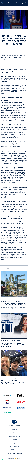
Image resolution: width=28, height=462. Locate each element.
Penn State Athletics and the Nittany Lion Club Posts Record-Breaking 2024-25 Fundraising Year (13, 303)
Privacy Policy (14, 429)
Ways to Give (21, 8)
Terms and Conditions (14, 436)
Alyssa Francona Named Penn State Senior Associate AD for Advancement (12, 345)
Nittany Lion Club (6, 340)
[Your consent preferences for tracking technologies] (2, 459)
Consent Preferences (14, 432)
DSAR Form (14, 439)
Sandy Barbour (9, 55)
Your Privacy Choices (14, 443)
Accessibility (14, 449)
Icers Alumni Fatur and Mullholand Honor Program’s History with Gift (12, 382)
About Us (12, 8)
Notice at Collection (14, 446)
